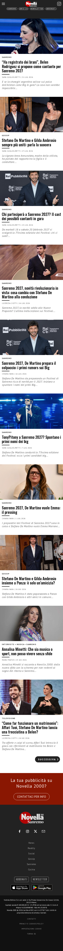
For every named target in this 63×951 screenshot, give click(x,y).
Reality (31, 848)
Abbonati (51, 9)
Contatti (31, 919)
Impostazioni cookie (31, 929)
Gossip (31, 858)
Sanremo (11, 9)
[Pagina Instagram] (59, 4)
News (31, 842)
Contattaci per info (31, 796)
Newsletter (37, 9)
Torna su (31, 934)
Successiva (47, 759)
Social (31, 853)
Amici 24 (24, 9)
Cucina (31, 869)
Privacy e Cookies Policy (31, 924)
